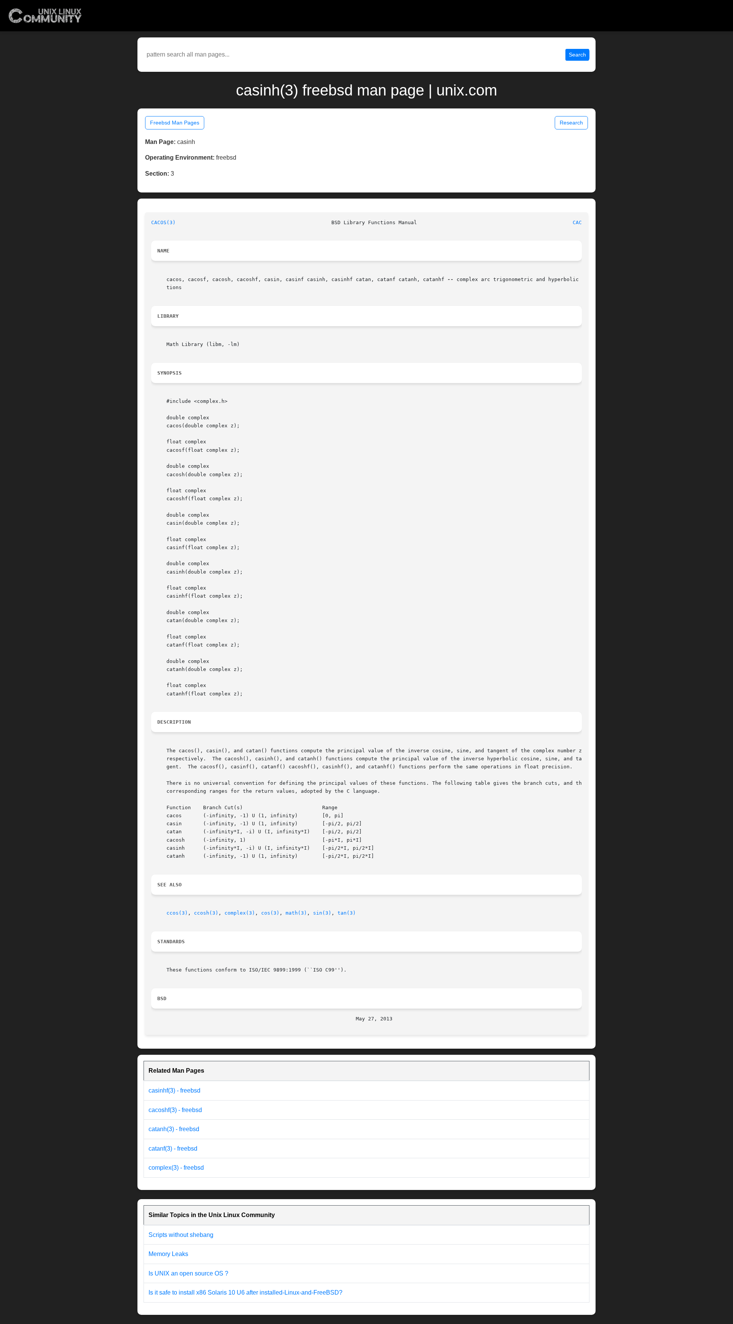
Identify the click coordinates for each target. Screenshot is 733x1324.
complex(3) (239, 913)
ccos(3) (177, 913)
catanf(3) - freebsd (173, 1148)
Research (571, 123)
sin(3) (322, 913)
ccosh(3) (206, 913)
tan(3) (346, 913)
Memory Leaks (168, 1254)
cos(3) (270, 913)
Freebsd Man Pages (174, 123)
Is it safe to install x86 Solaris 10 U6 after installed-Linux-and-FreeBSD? (245, 1292)
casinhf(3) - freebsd (174, 1090)
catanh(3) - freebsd (174, 1129)
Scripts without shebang (181, 1235)
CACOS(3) (163, 222)
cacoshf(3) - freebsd (175, 1110)
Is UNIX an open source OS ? (188, 1273)
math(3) (296, 913)
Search (577, 55)
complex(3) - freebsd (176, 1167)
